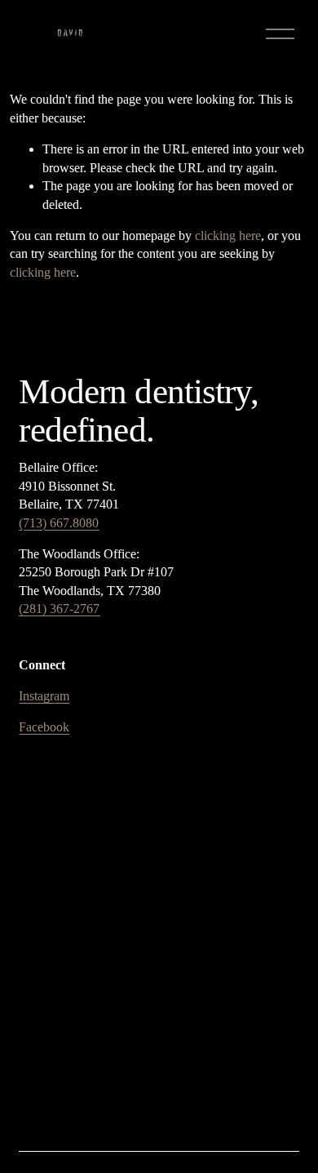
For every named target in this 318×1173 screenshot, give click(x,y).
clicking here (228, 235)
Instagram (44, 696)
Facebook (44, 727)
